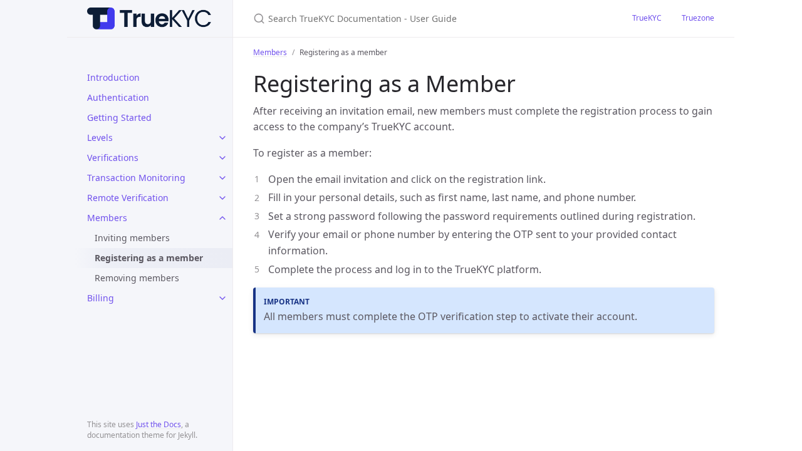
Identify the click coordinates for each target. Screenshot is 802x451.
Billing (100, 298)
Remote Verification (128, 198)
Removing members (137, 278)
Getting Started (119, 117)
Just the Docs (158, 424)
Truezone (698, 18)
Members (107, 218)
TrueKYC (647, 18)
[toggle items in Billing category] (222, 298)
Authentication (118, 97)
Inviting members (132, 238)
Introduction (113, 77)
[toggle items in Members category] (222, 218)
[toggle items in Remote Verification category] (222, 198)
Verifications (112, 157)
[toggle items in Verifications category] (222, 158)
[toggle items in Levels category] (222, 138)
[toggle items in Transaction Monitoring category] (222, 178)
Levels (100, 137)
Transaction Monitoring (136, 178)
